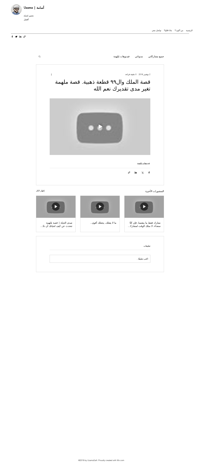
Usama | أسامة (34, 7)
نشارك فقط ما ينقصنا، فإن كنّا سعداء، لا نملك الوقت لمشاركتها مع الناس (144, 224)
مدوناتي (139, 56)
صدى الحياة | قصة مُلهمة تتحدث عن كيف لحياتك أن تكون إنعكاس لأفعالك (56, 224)
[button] (39, 56)
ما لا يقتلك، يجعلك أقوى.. (103, 222)
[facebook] (12, 36)
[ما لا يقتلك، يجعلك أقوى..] (100, 207)
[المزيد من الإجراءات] (51, 74)
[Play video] (100, 126)
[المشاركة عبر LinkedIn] (135, 172)
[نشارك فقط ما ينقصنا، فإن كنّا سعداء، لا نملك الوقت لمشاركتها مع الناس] (144, 207)
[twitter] (16, 36)
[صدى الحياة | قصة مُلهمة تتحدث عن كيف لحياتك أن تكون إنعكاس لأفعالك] (56, 207)
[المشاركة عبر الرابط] (129, 172)
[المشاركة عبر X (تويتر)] (142, 172)
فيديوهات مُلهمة (121, 56)
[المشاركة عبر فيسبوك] (149, 172)
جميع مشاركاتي (156, 56)
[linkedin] (20, 36)
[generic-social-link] (24, 36)
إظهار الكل (40, 190)
